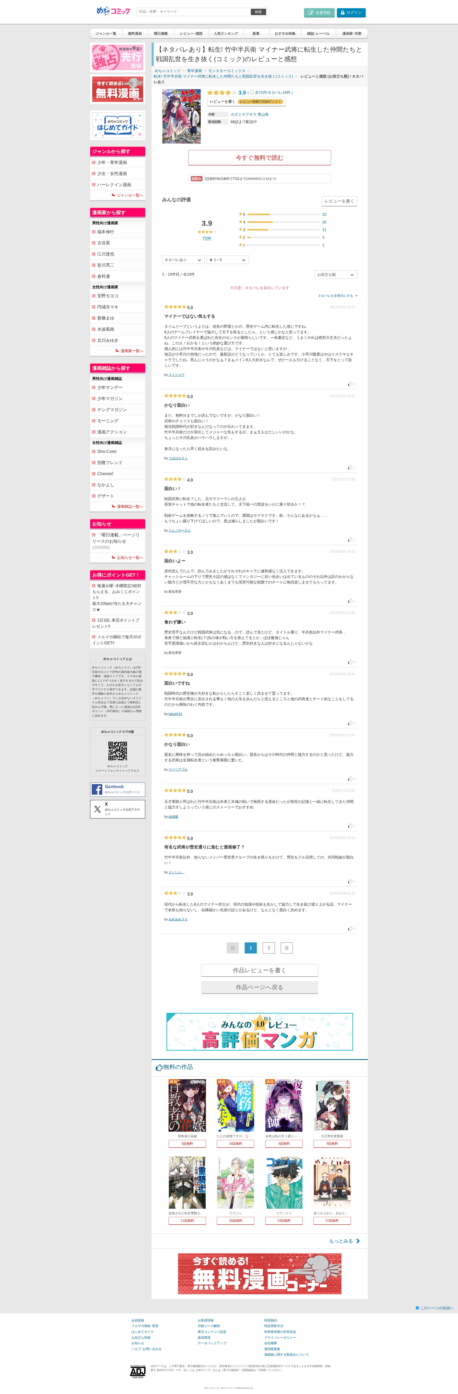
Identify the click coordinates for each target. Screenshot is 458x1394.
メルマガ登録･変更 (144, 1326)
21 (324, 230)
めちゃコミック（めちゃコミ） (219, 1388)
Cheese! (105, 473)
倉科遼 (103, 276)
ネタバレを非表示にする (335, 296)
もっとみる (341, 1241)
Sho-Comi (106, 451)
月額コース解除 (209, 1326)
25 (324, 222)
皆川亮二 (105, 265)
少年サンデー (110, 387)
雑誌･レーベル (318, 33)
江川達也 (105, 254)
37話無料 (332, 1220)
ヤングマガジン (112, 409)
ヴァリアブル (178, 769)
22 (324, 214)
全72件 (261, 92)
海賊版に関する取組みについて (286, 1354)
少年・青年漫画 (112, 162)
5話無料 (187, 1143)
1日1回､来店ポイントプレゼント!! (115, 623)
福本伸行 (105, 232)
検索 (258, 12)
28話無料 (235, 1220)
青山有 (263, 114)
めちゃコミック (168, 71)
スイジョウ (176, 375)
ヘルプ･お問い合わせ (146, 1349)
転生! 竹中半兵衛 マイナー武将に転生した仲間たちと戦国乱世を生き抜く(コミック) (223, 76)
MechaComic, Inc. (245, 1388)
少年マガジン (110, 398)
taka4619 (175, 714)
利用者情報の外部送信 (280, 1332)
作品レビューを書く (260, 970)
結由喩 (173, 817)
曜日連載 (161, 33)
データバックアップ (212, 1343)
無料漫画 (135, 33)
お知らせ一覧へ (130, 557)
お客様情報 (206, 1320)
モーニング (107, 421)
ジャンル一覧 (106, 33)
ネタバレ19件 (279, 92)
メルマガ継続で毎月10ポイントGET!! (116, 640)
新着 (256, 33)
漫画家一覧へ (132, 351)
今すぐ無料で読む (260, 157)
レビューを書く (339, 201)
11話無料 (187, 1220)
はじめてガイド (142, 1332)
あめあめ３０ (178, 919)
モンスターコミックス (226, 71)
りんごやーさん (180, 530)
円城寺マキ (107, 307)
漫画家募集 (272, 1349)
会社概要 (270, 1343)
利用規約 (270, 1320)
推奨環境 (204, 1337)
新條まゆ (105, 318)
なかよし (105, 485)
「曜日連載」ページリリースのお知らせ (116, 541)
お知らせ (137, 1343)
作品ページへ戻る (260, 987)
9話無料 (332, 1143)
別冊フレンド (110, 462)
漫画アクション (112, 432)
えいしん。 (176, 872)
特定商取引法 (273, 1326)
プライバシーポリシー (280, 1337)
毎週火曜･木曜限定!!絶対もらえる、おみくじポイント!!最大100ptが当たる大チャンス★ (117, 597)
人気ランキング (226, 33)
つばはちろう (178, 458)
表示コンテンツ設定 (212, 1332)
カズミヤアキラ (244, 114)
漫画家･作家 (352, 33)
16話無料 (235, 1143)
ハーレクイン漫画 (114, 184)
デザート (105, 496)
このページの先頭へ (437, 1308)
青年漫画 (194, 71)
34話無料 (283, 1220)
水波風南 (105, 329)
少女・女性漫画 (112, 173)
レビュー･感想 (191, 33)
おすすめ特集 (285, 33)
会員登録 (137, 1320)
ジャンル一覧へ (130, 195)
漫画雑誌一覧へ (130, 506)
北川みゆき (107, 340)
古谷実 (103, 243)
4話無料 (284, 1143)
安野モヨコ (107, 296)
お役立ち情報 (141, 1337)
